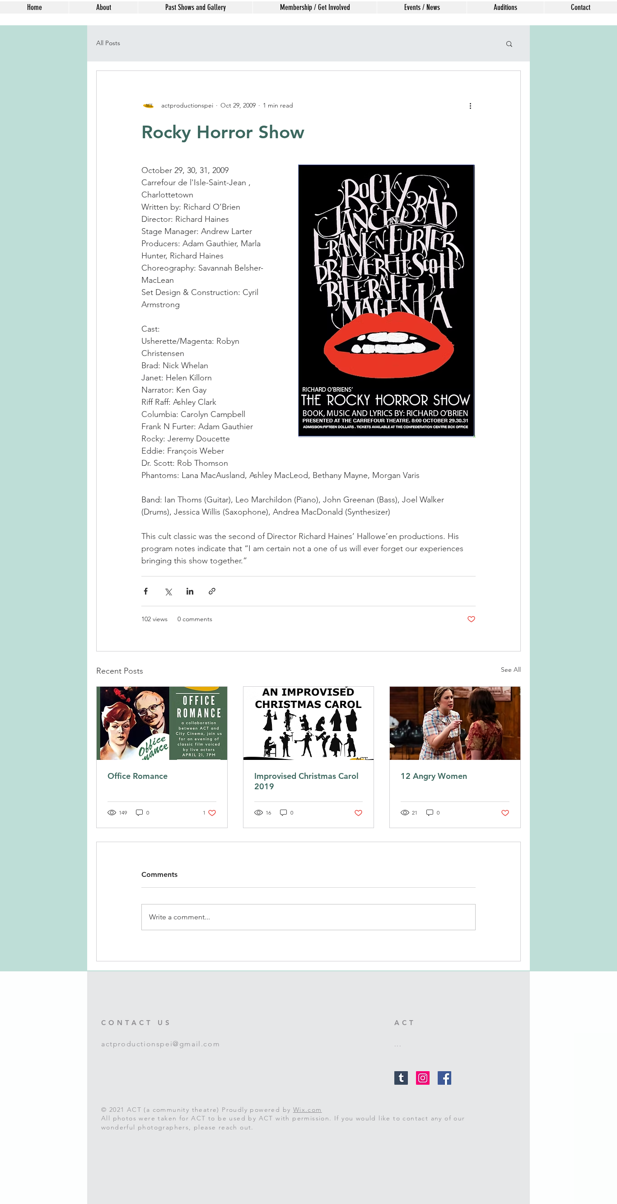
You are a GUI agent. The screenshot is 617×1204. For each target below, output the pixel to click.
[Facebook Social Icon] (444, 1078)
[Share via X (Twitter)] (168, 591)
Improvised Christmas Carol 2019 (306, 781)
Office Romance (138, 776)
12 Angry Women (434, 776)
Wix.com (307, 1110)
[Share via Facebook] (145, 591)
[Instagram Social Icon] (423, 1078)
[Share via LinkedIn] (190, 591)
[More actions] (470, 105)
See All (511, 669)
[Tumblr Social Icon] (401, 1078)
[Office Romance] (162, 723)
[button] (509, 43)
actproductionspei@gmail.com (160, 1044)
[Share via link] (212, 591)
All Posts (108, 43)
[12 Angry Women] (455, 723)
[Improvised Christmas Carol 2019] (308, 723)
